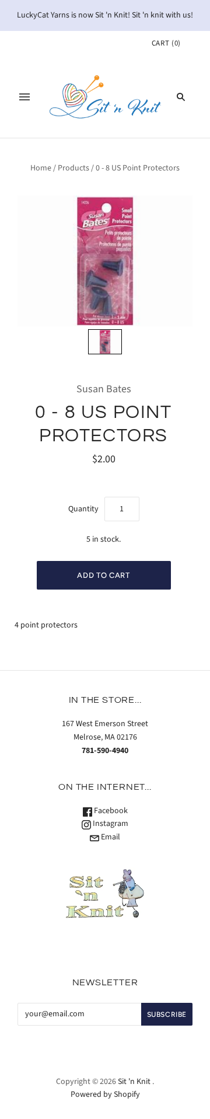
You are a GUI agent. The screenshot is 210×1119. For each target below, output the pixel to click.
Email (109, 837)
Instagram (109, 823)
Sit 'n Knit (134, 1081)
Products (73, 168)
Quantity (83, 509)
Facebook (110, 811)
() (166, 43)
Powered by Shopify (105, 1094)
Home (40, 168)
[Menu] (25, 97)
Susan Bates (103, 389)
